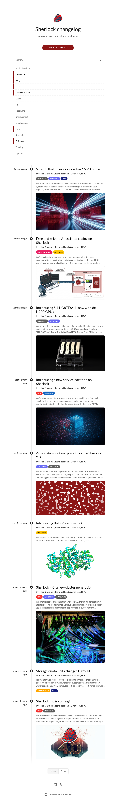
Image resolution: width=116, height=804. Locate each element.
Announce (20, 74)
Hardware (20, 110)
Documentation (23, 92)
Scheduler (20, 135)
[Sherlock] (58, 19)
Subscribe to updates (58, 47)
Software (20, 141)
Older (63, 771)
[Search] (100, 60)
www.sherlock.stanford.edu (58, 36)
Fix (17, 104)
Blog (18, 80)
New (18, 129)
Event (18, 98)
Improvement (22, 117)
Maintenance (22, 123)
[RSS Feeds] (61, 784)
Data (18, 86)
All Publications (23, 68)
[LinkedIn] (57, 784)
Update (19, 153)
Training (19, 147)
